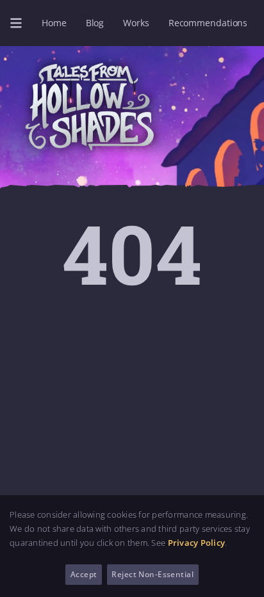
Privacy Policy (197, 542)
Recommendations (208, 23)
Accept (83, 574)
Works (136, 23)
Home (54, 23)
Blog (95, 23)
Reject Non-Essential (152, 574)
